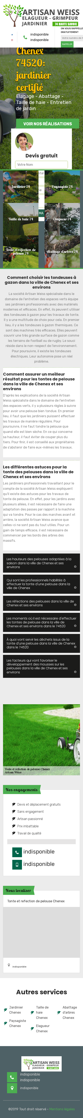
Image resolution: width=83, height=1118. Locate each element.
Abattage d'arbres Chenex (70, 1012)
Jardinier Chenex (16, 1010)
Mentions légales (62, 1109)
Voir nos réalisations (47, 123)
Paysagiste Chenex (17, 1023)
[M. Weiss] (41, 15)
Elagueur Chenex (43, 1028)
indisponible (39, 34)
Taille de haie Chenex (42, 1012)
